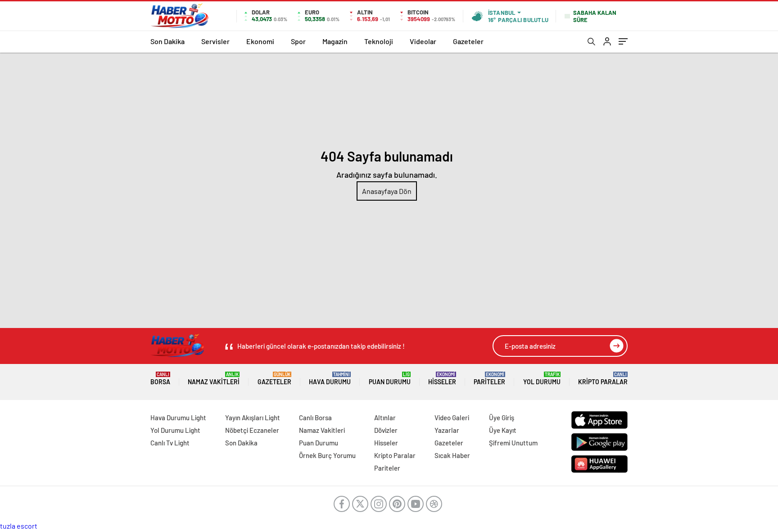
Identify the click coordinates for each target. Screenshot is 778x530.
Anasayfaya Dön (387, 191)
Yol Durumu (542, 379)
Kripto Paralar (603, 379)
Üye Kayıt (502, 430)
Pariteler (489, 379)
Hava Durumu (330, 379)
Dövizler (386, 430)
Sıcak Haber (452, 455)
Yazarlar (446, 430)
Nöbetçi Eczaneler (252, 430)
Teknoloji (378, 41)
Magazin (335, 41)
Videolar (423, 41)
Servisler (215, 41)
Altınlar (385, 417)
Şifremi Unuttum (513, 443)
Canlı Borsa (315, 417)
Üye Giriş (501, 417)
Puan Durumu (390, 379)
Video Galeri (451, 417)
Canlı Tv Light (170, 443)
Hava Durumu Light (178, 417)
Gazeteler (468, 41)
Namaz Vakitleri (214, 379)
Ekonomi (260, 41)
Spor (298, 41)
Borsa (160, 379)
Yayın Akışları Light (252, 417)
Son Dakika (167, 41)
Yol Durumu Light (175, 430)
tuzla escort (18, 525)
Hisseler (442, 379)
